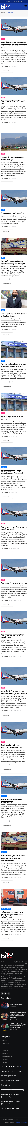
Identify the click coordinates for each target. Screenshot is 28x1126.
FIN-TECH (5, 1053)
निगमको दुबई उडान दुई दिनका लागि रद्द (12, 213)
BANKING (4, 1040)
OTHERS (4, 1063)
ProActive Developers (21, 1122)
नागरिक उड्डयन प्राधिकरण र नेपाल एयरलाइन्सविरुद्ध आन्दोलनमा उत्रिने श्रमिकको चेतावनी (12, 914)
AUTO (3, 1047)
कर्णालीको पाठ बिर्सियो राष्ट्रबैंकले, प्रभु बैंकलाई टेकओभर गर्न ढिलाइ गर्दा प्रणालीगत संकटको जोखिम (18, 1025)
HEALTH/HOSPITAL (7, 1056)
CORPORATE (5, 1043)
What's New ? (5, 1050)
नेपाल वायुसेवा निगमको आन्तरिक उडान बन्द (14, 583)
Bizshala (5, 66)
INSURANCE (5, 1059)
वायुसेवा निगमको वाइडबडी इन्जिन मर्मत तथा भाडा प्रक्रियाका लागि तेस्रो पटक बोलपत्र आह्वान (14, 45)
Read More (6, 70)
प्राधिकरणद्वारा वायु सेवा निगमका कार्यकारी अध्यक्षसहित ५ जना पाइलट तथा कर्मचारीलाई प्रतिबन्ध (13, 858)
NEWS (3, 38)
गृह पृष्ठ (3, 12)
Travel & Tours (6, 908)
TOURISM (4, 467)
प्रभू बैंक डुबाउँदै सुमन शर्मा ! (16, 1004)
